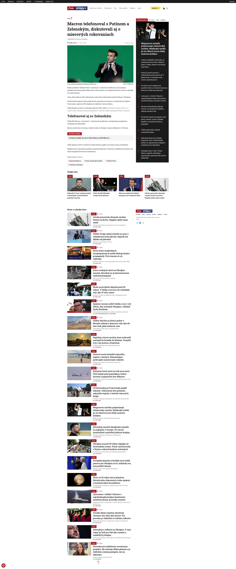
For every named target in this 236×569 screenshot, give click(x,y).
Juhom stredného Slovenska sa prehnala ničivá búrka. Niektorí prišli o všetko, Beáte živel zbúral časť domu (153, 63)
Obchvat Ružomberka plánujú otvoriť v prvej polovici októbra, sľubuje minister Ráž (152, 108)
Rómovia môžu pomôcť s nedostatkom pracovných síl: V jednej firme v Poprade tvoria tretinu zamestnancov (152, 76)
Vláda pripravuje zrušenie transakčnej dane (150, 131)
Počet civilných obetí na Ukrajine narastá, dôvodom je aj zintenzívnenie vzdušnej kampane (111, 273)
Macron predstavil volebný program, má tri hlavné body (129, 194)
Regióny (132, 8)
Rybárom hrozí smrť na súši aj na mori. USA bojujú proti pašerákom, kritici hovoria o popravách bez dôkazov (111, 374)
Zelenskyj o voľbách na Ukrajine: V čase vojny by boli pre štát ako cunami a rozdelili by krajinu (112, 532)
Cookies (137, 219)
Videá (143, 214)
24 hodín (151, 20)
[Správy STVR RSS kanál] (143, 224)
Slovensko (107, 8)
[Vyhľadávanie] (167, 8)
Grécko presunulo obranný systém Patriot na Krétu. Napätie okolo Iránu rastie (155, 195)
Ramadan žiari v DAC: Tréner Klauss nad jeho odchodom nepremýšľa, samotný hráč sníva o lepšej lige (153, 154)
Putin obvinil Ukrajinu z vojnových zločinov (101, 194)
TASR (70, 43)
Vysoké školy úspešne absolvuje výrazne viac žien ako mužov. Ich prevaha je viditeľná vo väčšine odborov (112, 515)
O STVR (165, 214)
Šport (139, 8)
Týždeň (163, 20)
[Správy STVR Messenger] (140, 224)
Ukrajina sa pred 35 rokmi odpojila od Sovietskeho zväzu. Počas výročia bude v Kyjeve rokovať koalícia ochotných (112, 446)
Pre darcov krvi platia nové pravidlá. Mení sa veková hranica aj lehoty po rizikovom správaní (154, 87)
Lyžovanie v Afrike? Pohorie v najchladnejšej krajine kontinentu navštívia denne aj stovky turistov (153, 98)
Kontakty (138, 214)
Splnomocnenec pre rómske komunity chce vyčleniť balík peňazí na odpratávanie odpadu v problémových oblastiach (153, 141)
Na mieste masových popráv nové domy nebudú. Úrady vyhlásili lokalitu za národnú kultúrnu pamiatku (153, 120)
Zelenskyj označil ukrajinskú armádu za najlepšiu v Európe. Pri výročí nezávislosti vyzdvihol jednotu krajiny (111, 430)
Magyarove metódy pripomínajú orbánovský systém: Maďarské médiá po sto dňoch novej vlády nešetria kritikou (153, 48)
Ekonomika (123, 8)
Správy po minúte (96, 8)
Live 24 (154, 8)
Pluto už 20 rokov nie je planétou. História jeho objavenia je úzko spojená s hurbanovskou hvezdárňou (111, 480)
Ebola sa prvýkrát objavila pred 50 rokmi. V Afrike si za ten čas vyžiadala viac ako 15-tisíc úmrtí (111, 290)
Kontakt (232, 1)
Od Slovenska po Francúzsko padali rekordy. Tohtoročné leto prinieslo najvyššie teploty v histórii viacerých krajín (111, 392)
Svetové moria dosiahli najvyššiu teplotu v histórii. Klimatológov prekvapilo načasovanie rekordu (109, 357)
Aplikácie (160, 214)
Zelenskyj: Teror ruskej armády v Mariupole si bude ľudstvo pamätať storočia (79, 195)
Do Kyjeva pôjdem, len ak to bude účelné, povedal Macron (89, 138)
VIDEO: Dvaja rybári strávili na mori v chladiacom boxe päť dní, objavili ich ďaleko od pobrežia (111, 237)
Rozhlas (11, 1)
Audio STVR (49, 1)
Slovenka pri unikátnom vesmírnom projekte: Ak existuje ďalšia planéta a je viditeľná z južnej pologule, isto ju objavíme (111, 550)
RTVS (75, 43)
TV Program (38, 1)
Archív (28, 1)
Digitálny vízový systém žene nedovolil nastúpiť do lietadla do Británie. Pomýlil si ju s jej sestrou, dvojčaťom (112, 340)
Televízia (20, 1)
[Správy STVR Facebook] (137, 224)
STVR (3, 1)
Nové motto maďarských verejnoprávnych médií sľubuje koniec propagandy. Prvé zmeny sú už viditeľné (111, 254)
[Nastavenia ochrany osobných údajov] (3, 565)
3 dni (157, 20)
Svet (115, 8)
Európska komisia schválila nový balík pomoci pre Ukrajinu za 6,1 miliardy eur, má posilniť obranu (112, 463)
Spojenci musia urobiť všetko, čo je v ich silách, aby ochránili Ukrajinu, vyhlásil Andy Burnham (112, 307)
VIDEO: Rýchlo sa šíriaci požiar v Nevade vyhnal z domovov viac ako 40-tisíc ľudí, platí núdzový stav (111, 323)
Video (101, 214)
